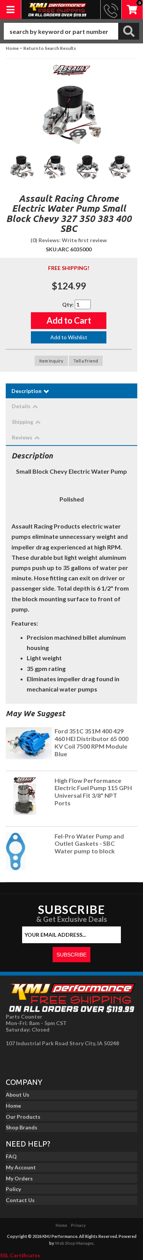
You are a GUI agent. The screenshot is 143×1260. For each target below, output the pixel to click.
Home (12, 48)
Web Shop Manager (74, 1243)
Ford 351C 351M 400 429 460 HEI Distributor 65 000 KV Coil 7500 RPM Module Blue (92, 742)
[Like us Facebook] (14, 1060)
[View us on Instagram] (31, 1060)
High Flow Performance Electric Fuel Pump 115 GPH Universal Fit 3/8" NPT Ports (93, 791)
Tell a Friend (86, 360)
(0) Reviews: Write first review (69, 240)
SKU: (52, 249)
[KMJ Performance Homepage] (57, 9)
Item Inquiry (51, 360)
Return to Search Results (49, 48)
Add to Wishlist (68, 337)
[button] (71, 31)
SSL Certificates (20, 1255)
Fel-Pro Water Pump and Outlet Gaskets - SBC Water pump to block (89, 843)
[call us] (111, 9)
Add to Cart (69, 320)
